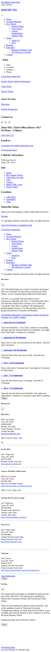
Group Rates (6, 76)
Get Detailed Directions (11, 315)
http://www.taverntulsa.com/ (11, 542)
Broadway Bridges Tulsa (22, 50)
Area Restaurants (8, 576)
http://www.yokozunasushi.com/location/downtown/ (20, 570)
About (9, 38)
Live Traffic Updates (17, 317)
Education (10, 47)
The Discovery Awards (21, 52)
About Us (16, 40)
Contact (9, 55)
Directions (16, 76)
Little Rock (11, 197)
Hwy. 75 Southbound (12, 375)
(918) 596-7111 (9, 9)
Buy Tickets (11, 24)
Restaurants (25, 81)
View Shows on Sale (15, 177)
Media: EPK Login (14, 184)
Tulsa (8, 202)
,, (14, 69)
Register (9, 45)
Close (4, 398)
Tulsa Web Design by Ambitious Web (16, 225)
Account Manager (13, 21)
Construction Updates (30, 315)
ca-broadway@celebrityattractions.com (17, 145)
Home (8, 19)
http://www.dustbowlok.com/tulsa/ (13, 517)
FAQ (14, 43)
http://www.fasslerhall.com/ (11, 464)
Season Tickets (18, 26)
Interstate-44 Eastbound (13, 322)
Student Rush (17, 33)
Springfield (10, 199)
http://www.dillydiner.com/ (10, 434)
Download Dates (8, 647)
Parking (17, 81)
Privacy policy (12, 187)
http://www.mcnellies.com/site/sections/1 (16, 486)
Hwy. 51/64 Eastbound (12, 363)
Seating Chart (17, 36)
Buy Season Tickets (14, 175)
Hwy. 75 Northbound (12, 388)
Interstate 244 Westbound (14, 350)
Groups (15, 31)
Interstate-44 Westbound (13, 337)
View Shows (17, 29)
